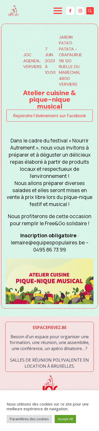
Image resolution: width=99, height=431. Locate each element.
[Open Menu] (58, 11)
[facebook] (70, 11)
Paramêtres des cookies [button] (29, 419)
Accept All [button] (65, 419)
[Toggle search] (90, 10)
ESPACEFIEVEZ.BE (50, 327)
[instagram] (80, 11)
